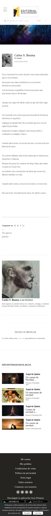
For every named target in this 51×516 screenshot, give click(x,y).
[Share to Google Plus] (23, 226)
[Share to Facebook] (20, 226)
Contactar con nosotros (25, 486)
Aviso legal (25, 477)
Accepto (27, 513)
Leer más (38, 513)
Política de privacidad (25, 473)
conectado (21, 338)
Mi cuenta (25, 459)
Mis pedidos (25, 464)
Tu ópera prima (7, 234)
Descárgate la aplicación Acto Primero (25, 498)
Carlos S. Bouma (24, 55)
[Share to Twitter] (18, 226)
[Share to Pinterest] (15, 226)
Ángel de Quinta (33, 374)
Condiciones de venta (25, 468)
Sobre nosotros (25, 482)
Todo (39, 21)
